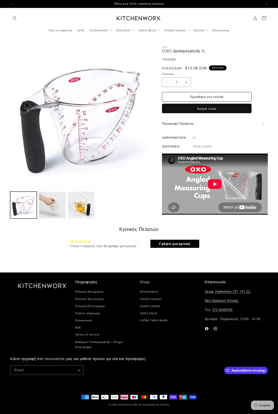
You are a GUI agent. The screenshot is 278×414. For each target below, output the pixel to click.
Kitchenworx (125, 404)
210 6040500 (222, 309)
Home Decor (149, 313)
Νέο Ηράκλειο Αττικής (222, 300)
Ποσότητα (168, 74)
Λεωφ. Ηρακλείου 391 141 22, (228, 291)
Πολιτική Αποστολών (89, 299)
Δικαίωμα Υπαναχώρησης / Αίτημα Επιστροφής (99, 344)
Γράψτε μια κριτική (174, 243)
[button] (14, 18)
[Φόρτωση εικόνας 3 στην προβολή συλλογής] (81, 205)
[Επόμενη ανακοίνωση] (266, 4)
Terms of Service (87, 335)
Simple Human (150, 299)
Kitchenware (149, 292)
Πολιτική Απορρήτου (89, 292)
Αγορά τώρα (206, 109)
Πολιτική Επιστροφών (90, 306)
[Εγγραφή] (78, 370)
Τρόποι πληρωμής (88, 313)
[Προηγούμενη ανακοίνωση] (11, 4)
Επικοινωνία (83, 320)
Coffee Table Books (154, 320)
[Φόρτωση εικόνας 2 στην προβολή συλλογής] (52, 205)
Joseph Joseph (150, 306)
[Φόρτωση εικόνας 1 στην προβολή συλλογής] (23, 205)
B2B (78, 327)
